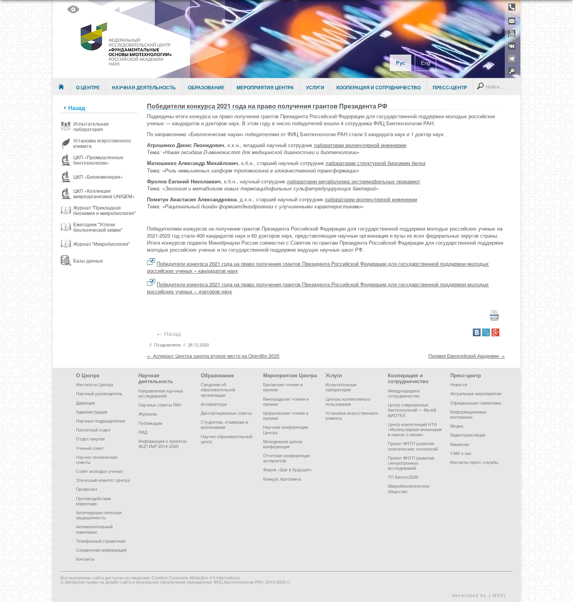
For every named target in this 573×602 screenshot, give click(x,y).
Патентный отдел (93, 429)
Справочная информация (101, 550)
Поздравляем (167, 344)
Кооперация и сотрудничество (378, 87)
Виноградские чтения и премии (286, 401)
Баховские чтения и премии (282, 386)
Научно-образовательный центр (226, 438)
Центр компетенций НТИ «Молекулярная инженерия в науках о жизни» (415, 429)
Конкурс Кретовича (282, 479)
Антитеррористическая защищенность (99, 514)
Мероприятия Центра (265, 87)
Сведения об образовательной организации (218, 389)
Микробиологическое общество (409, 488)
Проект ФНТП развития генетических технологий (413, 445)
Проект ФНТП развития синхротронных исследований (411, 463)
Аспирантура (213, 404)
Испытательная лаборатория (341, 386)
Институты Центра (94, 384)
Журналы (147, 413)
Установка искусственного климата (351, 415)
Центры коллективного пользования (347, 401)
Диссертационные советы (226, 413)
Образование (206, 87)
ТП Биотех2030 (403, 477)
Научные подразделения (100, 420)
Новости (458, 384)
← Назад (170, 333)
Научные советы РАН (159, 404)
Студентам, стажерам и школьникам (224, 424)
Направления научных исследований (160, 393)
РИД (142, 432)
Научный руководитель (99, 393)
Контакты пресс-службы (474, 462)
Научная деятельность (144, 87)
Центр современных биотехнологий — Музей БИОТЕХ (412, 409)
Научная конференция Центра (285, 429)
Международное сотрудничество (404, 393)
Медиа (456, 426)
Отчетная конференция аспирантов (286, 457)
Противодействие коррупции (93, 500)
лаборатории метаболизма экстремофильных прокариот (353, 181)
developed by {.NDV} (479, 595)
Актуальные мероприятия (475, 393)
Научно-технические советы (96, 459)
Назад (76, 107)
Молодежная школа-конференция (283, 443)
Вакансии (459, 444)
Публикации (150, 423)
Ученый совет (90, 448)
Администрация (91, 411)
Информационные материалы (468, 414)
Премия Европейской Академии (466, 355)
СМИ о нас (461, 453)
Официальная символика (475, 403)
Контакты (85, 559)
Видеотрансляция (467, 435)
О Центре (88, 87)
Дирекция (85, 403)
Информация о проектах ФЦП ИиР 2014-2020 (162, 443)
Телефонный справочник (101, 541)
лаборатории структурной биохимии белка (375, 163)
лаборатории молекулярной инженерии (360, 145)
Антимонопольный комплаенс (94, 529)
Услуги (315, 87)
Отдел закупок (90, 438)
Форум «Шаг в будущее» (287, 469)
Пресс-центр (450, 87)
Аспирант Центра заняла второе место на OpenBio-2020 (213, 355)
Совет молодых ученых (99, 471)
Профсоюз (86, 489)
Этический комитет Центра (103, 480)
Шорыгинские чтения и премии (285, 415)
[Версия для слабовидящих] (73, 9)
